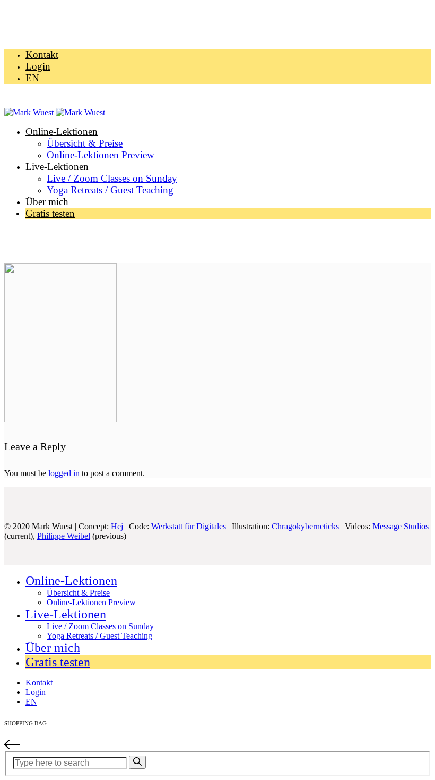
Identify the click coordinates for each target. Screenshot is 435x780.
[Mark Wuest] (54, 112)
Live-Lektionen (57, 166)
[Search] (137, 762)
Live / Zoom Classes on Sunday (112, 178)
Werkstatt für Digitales (188, 526)
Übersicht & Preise (85, 143)
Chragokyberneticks (305, 526)
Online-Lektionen (61, 131)
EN (32, 77)
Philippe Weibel (63, 535)
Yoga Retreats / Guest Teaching (110, 190)
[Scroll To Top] (217, 745)
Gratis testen (50, 213)
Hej (117, 526)
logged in (64, 473)
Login (37, 66)
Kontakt (41, 54)
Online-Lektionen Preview (100, 154)
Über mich (46, 201)
